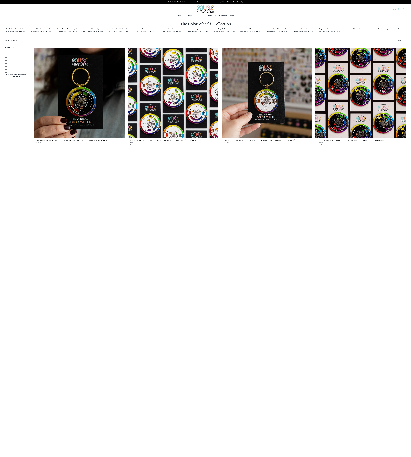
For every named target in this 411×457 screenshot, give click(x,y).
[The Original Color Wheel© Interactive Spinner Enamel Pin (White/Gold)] (173, 93)
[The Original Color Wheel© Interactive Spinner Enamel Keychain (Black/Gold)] (79, 93)
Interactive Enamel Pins (14, 54)
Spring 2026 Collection (14, 72)
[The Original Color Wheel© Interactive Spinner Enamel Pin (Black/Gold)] (360, 93)
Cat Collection (11, 63)
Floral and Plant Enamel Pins (16, 57)
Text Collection (12, 66)
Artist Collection (12, 51)
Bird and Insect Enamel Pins (16, 60)
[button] (207, 15)
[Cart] (404, 9)
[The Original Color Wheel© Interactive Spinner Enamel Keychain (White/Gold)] (267, 93)
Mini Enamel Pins (12, 69)
